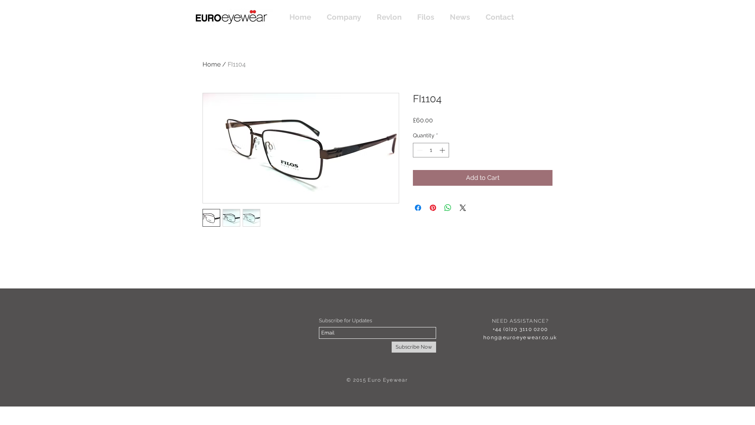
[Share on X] (463, 208)
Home (212, 64)
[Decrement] (419, 150)
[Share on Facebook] (418, 208)
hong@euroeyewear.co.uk (520, 337)
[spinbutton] (431, 150)
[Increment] (443, 150)
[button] (389, 17)
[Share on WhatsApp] (448, 208)
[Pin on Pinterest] (433, 208)
